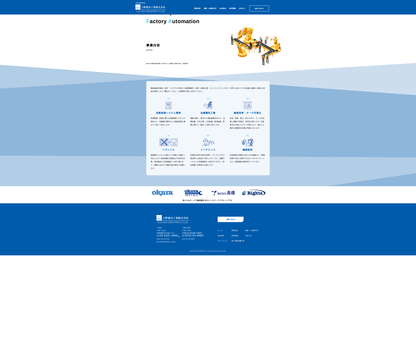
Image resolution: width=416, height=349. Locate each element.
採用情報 (232, 8)
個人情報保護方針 (238, 241)
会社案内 (223, 8)
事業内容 (197, 8)
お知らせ (242, 8)
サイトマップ (223, 241)
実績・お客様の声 (210, 8)
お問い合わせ (259, 8)
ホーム (220, 230)
